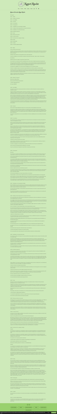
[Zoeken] (36, 8)
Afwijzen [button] (48, 412)
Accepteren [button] (54, 412)
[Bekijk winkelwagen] (38, 8)
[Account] (34, 8)
